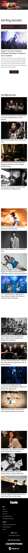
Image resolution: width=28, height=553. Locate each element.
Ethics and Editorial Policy (7, 516)
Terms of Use (5, 513)
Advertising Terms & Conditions (8, 518)
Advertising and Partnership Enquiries (9, 524)
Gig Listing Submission (6, 526)
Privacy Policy (5, 511)
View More (14, 72)
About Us (4, 509)
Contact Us (4, 529)
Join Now (23, 26)
